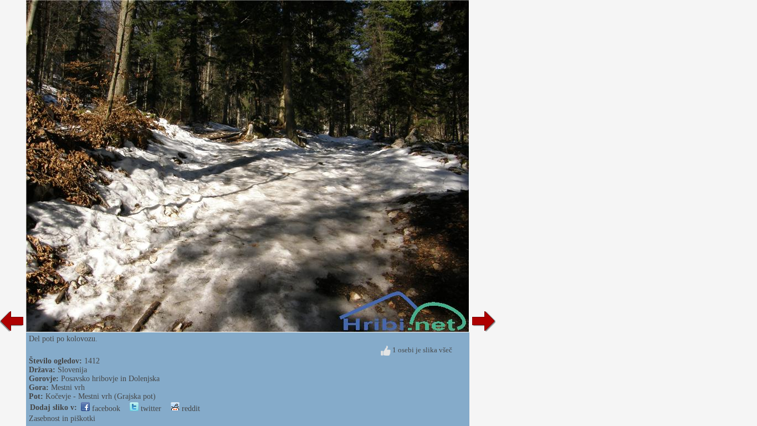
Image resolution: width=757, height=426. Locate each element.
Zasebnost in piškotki (62, 418)
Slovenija (72, 370)
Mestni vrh (68, 387)
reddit (190, 408)
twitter (150, 408)
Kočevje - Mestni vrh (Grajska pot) (100, 396)
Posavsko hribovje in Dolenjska (110, 378)
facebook (105, 408)
